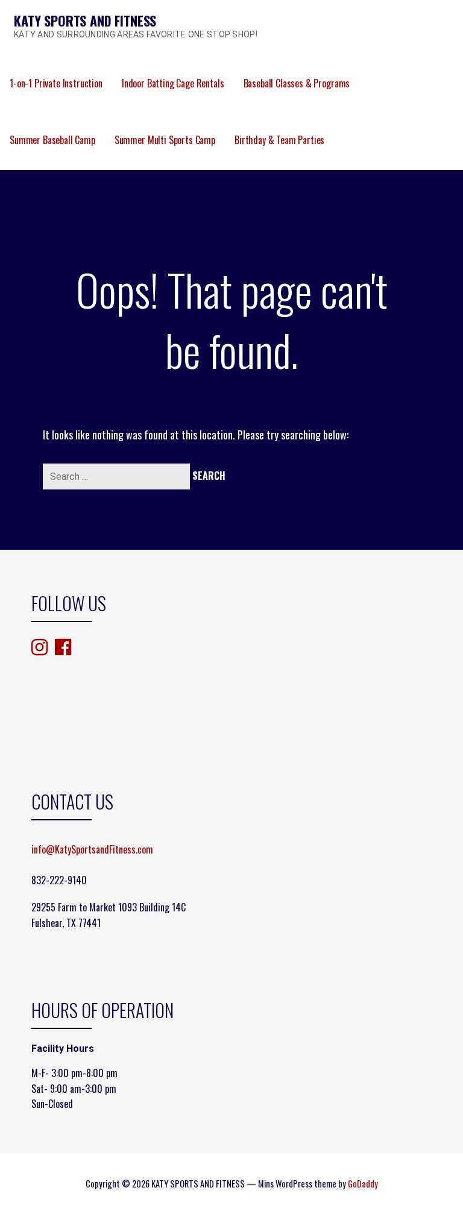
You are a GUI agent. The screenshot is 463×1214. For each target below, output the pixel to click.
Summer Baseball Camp (52, 140)
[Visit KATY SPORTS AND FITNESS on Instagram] (39, 647)
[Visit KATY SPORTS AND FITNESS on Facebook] (63, 646)
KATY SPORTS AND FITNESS (85, 20)
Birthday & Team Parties (279, 140)
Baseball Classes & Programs (297, 83)
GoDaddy (363, 1183)
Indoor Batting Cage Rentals (173, 83)
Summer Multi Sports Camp (165, 140)
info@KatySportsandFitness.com (92, 849)
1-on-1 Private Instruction (56, 83)
